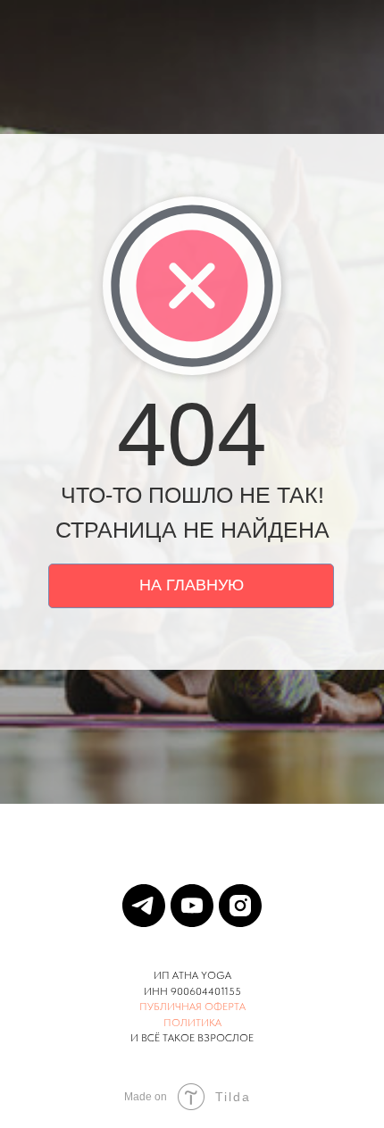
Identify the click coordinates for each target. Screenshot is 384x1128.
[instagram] (240, 905)
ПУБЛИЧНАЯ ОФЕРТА (192, 1006)
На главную (191, 585)
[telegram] (143, 905)
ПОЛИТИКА (192, 1022)
